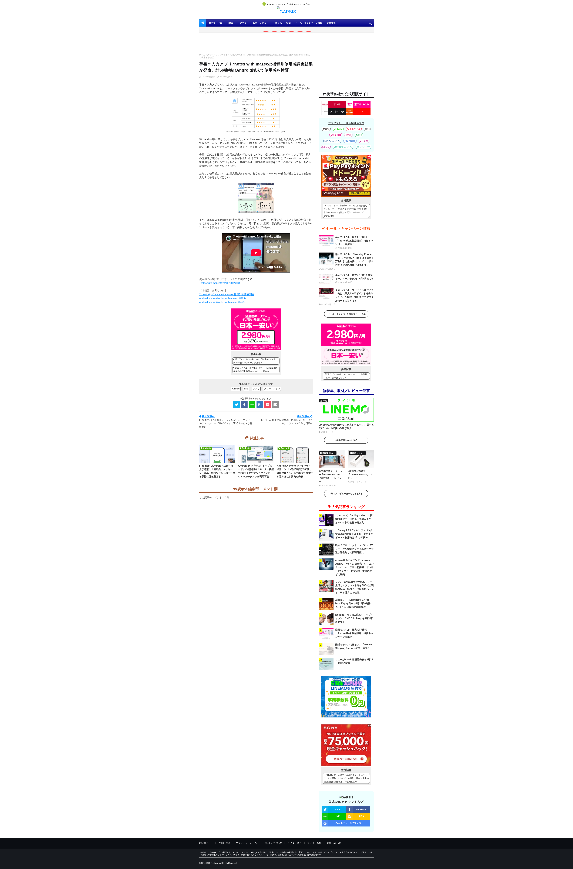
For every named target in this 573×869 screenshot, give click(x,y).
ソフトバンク (337, 111)
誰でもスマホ (363, 146)
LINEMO (338, 129)
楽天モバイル (361, 104)
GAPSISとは (206, 843)
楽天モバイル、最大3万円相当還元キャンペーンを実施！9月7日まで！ (354, 277)
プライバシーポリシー (247, 843)
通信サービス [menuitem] (215, 23)
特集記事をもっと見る (346, 440)
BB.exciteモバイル (343, 146)
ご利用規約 (224, 843)
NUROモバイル (332, 140)
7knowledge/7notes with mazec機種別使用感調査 (226, 294)
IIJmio (348, 134)
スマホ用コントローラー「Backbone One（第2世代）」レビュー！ (330, 476)
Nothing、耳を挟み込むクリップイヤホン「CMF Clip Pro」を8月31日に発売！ (354, 618)
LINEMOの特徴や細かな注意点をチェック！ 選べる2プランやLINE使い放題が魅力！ (346, 426)
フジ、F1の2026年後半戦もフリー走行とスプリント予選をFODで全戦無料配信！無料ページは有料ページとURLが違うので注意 (354, 587)
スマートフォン (214, 55)
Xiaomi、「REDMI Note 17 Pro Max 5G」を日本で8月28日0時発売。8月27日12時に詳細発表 (353, 603)
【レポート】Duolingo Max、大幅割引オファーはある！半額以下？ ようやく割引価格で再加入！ (353, 519)
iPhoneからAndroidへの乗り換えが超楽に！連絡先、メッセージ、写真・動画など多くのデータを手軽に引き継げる (217, 471)
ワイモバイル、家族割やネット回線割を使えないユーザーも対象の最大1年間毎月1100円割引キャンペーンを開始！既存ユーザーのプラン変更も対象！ (346, 210)
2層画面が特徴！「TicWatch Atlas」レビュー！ (360, 474)
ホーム (202, 55)
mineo (359, 134)
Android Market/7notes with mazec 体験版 (222, 298)
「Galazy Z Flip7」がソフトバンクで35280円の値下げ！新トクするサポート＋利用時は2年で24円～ (354, 534)
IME (246, 388)
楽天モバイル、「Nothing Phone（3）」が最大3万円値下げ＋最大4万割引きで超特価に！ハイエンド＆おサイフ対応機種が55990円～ (354, 259)
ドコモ (337, 104)
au (361, 111)
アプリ (256, 388)
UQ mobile (336, 134)
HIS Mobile (350, 140)
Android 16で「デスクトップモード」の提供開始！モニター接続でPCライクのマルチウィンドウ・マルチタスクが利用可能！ (256, 471)
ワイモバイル (354, 129)
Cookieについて (273, 843)
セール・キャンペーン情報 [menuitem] (308, 23)
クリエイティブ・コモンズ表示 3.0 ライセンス (338, 852)
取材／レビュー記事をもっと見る (347, 493)
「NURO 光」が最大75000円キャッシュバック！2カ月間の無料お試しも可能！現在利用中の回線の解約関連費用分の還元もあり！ (346, 778)
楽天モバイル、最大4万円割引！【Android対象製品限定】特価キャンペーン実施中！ (255, 369)
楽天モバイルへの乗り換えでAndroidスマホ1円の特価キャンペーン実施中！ (255, 361)
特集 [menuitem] (288, 23)
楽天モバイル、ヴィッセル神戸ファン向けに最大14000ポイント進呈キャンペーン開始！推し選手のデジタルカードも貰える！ (354, 295)
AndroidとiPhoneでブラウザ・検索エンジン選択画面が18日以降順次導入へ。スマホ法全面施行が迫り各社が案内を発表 (295, 471)
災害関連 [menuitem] (331, 23)
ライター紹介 (294, 843)
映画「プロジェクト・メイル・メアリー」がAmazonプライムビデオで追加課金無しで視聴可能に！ (354, 549)
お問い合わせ (334, 843)
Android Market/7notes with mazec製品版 (222, 302)
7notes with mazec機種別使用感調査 (219, 283)
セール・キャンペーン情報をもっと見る (347, 314)
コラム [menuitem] (278, 23)
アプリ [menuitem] (243, 23)
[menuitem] (202, 23)
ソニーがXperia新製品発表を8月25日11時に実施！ (354, 661)
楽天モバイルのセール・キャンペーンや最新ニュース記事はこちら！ (345, 376)
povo (367, 129)
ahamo (326, 129)
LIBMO (325, 146)
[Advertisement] (256, 44)
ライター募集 (314, 843)
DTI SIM (364, 140)
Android (235, 388)
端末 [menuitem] (231, 23)
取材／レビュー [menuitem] (261, 23)
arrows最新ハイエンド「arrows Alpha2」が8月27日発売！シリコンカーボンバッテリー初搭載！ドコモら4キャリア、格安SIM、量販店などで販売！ (354, 567)
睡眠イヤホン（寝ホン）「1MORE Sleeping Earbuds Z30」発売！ (353, 646)
